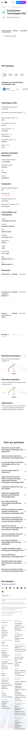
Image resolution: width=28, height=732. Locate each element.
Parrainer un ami (6, 683)
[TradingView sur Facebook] (6, 588)
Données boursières (20, 627)
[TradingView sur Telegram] (21, 588)
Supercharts (5, 622)
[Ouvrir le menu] (2, 2)
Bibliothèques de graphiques (19, 709)
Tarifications (18, 625)
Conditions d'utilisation (20, 681)
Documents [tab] (23, 30)
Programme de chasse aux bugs (20, 698)
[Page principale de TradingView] (5, 2)
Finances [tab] (15, 30)
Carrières (17, 664)
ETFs (3, 628)
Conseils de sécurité (20, 695)
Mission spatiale (19, 659)
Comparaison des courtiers (19, 639)
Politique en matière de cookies (20, 690)
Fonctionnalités (18, 623)
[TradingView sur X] (3, 588)
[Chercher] (12, 2)
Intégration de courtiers (18, 723)
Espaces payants (6, 708)
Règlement (4, 687)
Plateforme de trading (20, 714)
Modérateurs (5, 688)
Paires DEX (4, 635)
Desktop (4, 675)
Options (4, 665)
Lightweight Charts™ (20, 711)
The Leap (17, 641)
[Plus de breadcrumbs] (9, 7)
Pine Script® (5, 668)
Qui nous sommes (19, 657)
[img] (18, 17)
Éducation (4, 695)
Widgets (17, 706)
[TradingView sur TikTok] (25, 588)
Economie (4, 650)
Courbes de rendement (7, 663)
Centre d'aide (18, 662)
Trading (3, 693)
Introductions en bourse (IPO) (6, 656)
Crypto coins (5, 632)
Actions (3, 627)
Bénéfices (4, 652)
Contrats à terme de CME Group (20, 647)
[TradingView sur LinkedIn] (17, 588)
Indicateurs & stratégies (5, 702)
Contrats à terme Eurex (20, 649)
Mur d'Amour (5, 681)
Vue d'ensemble (19, 635)
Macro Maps (5, 667)
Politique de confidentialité (18, 687)
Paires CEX (4, 634)
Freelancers (4, 706)
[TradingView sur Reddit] (3, 592)
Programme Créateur (7, 685)
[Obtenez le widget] (24, 355)
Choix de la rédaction (7, 697)
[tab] (14, 274)
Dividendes (4, 654)
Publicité (17, 720)
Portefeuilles (5, 661)
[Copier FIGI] (13, 264)
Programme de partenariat (18, 726)
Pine (3, 637)
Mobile (3, 673)
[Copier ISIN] (13, 259)
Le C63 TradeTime (19, 675)
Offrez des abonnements (18, 629)
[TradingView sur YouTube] (10, 588)
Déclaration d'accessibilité (18, 693)
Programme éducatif (20, 728)
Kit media (17, 665)
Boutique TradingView (20, 670)
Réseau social (5, 680)
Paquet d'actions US (20, 651)
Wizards (4, 704)
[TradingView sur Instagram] (14, 588)
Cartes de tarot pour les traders (20, 673)
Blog (16, 660)
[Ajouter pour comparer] (17, 89)
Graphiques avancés (20, 713)
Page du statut (18, 700)
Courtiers (17, 636)
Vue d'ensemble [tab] (6, 30)
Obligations (4, 630)
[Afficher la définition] (16, 107)
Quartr (12, 613)
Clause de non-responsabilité (18, 683)
